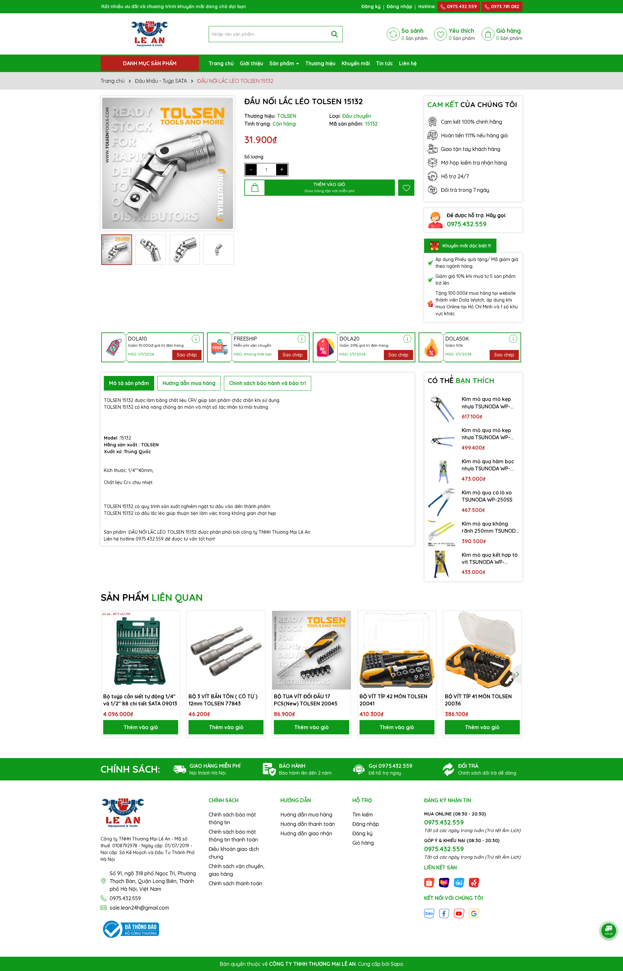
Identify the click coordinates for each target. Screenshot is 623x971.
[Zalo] (429, 913)
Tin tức (384, 63)
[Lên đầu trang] (609, 912)
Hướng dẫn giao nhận (306, 833)
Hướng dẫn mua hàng (306, 814)
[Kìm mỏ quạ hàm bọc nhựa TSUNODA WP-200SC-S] (442, 471)
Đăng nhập (399, 6)
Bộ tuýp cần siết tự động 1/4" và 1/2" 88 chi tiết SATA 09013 (140, 700)
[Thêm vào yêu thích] (406, 188)
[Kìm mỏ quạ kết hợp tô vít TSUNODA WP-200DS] (442, 565)
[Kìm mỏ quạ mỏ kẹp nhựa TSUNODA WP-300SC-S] (442, 409)
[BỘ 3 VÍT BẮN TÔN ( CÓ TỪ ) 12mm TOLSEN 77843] (226, 650)
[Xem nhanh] (173, 641)
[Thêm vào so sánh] (173, 629)
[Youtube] (459, 913)
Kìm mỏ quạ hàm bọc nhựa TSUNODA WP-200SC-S (488, 465)
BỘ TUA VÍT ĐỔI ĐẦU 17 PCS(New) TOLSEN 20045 (305, 700)
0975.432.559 (461, 6)
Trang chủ (221, 63)
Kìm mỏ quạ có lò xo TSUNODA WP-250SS (487, 496)
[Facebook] (444, 913)
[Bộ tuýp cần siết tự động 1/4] (141, 650)
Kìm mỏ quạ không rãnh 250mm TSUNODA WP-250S (490, 527)
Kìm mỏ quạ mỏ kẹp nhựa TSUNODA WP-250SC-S (486, 434)
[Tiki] (459, 882)
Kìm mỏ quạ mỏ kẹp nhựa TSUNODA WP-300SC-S (486, 403)
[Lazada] (444, 882)
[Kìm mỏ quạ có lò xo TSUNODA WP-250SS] (442, 502)
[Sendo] (474, 882)
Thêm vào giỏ (141, 727)
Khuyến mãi (356, 63)
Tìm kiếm (362, 814)
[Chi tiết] (196, 339)
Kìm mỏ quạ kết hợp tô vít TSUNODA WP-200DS (490, 559)
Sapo (397, 964)
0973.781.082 (504, 6)
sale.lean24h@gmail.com (139, 907)
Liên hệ (408, 63)
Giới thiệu (251, 63)
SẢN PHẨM (152, 597)
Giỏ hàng (363, 843)
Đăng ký (371, 6)
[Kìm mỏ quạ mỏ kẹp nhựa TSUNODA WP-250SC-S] (442, 440)
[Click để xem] (167, 163)
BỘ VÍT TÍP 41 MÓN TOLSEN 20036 (478, 700)
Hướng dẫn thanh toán (307, 824)
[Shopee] (429, 882)
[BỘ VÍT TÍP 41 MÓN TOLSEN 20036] (482, 650)
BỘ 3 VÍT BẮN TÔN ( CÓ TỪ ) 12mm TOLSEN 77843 (223, 700)
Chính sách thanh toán (235, 883)
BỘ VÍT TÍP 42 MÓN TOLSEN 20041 (393, 700)
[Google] (474, 913)
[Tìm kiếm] (334, 34)
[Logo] (149, 33)
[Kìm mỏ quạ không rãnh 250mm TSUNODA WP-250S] (442, 533)
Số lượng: (254, 157)
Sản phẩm (282, 63)
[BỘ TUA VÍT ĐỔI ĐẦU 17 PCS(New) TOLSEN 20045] (311, 650)
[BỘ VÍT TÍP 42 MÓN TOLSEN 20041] (397, 650)
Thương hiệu (320, 63)
